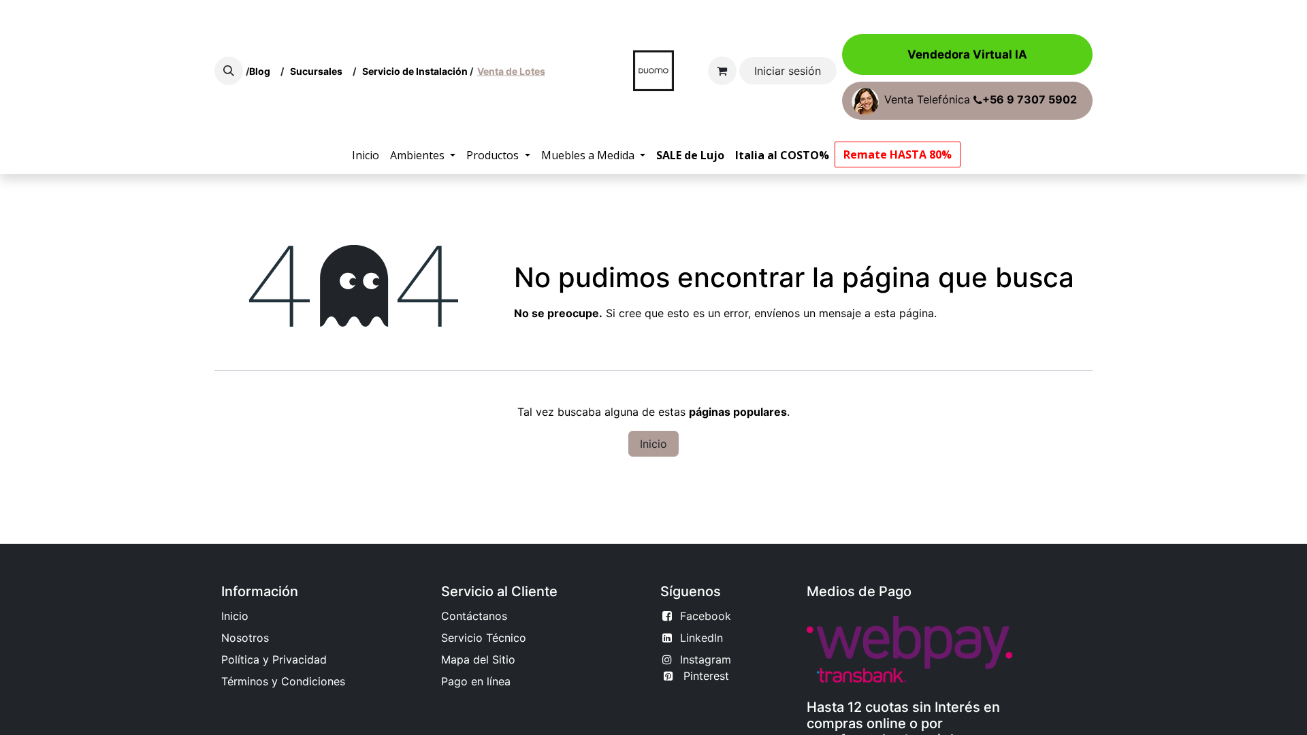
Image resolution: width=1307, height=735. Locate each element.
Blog (261, 71)
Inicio (653, 444)
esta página (904, 313)
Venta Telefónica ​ (980, 100)
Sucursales (319, 71)
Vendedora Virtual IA (967, 54)
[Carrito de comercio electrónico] (722, 70)
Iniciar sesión (787, 71)
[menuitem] (365, 155)
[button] (228, 70)
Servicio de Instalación (415, 71)
